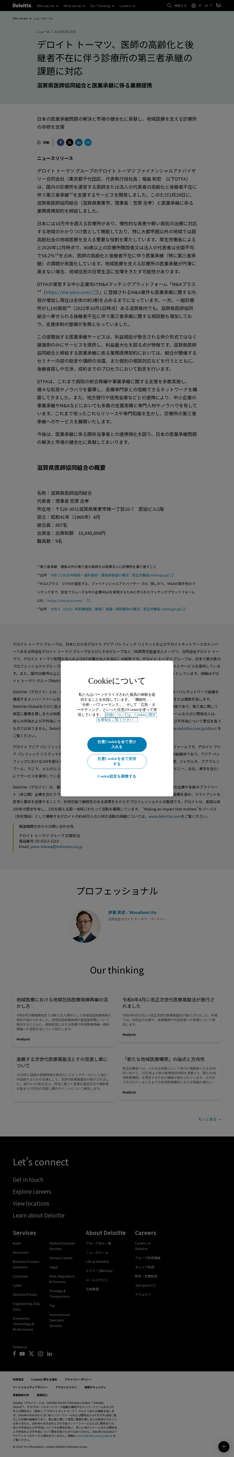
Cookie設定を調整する (117, 776)
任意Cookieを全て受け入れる (117, 744)
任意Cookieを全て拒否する (117, 761)
